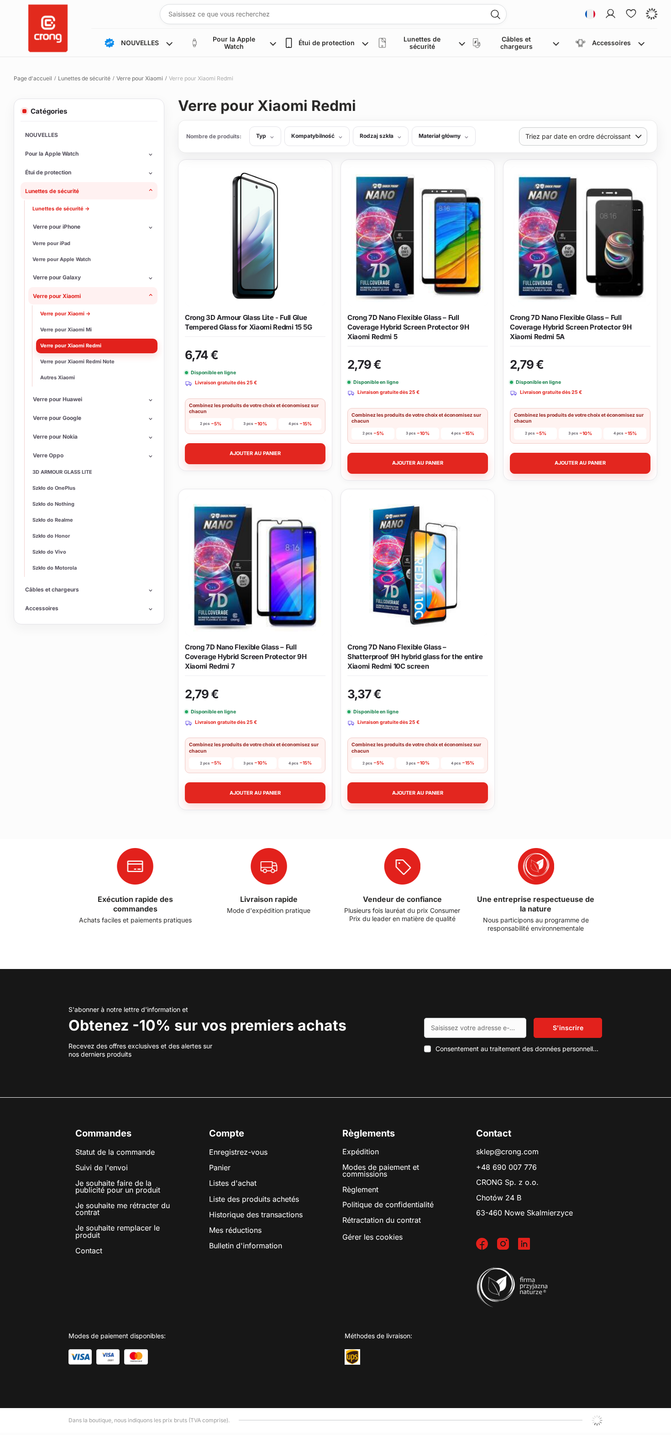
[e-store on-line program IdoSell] (597, 1420)
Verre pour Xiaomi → (65, 313)
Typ (261, 135)
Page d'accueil (33, 78)
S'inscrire (568, 1028)
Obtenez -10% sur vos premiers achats (207, 1025)
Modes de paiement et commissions (380, 1171)
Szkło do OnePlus (53, 488)
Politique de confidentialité (388, 1205)
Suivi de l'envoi (101, 1168)
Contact (88, 1251)
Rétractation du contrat (381, 1220)
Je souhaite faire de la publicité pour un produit (117, 1187)
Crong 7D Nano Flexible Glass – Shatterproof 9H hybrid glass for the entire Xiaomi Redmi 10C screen (415, 656)
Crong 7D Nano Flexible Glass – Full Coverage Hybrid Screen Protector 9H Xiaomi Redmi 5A (570, 327)
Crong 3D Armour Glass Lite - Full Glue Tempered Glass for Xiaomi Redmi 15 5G (248, 322)
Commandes (103, 1133)
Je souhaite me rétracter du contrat (122, 1209)
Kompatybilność (313, 135)
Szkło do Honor (51, 536)
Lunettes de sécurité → (61, 208)
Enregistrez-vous (238, 1152)
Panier (220, 1168)
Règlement (360, 1190)
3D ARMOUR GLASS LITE (62, 472)
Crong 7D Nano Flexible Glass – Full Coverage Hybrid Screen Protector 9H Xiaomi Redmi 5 (408, 327)
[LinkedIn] (528, 1244)
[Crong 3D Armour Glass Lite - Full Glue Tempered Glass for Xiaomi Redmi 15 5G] (255, 236)
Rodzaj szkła (376, 135)
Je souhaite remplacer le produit (117, 1232)
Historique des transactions (256, 1215)
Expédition (360, 1152)
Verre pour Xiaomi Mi (66, 329)
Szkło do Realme (52, 520)
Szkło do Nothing (53, 504)
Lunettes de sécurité (84, 78)
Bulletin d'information (245, 1246)
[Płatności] (80, 1357)
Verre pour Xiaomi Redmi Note (77, 361)
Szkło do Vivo (49, 552)
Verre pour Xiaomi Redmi (70, 345)
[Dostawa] (352, 1357)
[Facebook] (486, 1244)
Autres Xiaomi (57, 377)
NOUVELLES (41, 134)
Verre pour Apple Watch (61, 259)
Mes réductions (235, 1230)
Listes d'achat (233, 1183)
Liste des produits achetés (254, 1199)
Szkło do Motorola (54, 568)
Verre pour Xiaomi (139, 78)
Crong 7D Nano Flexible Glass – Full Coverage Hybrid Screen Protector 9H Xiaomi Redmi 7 (245, 656)
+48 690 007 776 (506, 1167)
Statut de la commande (115, 1152)
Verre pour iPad (51, 243)
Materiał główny (440, 135)
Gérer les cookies (372, 1236)
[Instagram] (507, 1244)
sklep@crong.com (507, 1152)
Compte (226, 1133)
